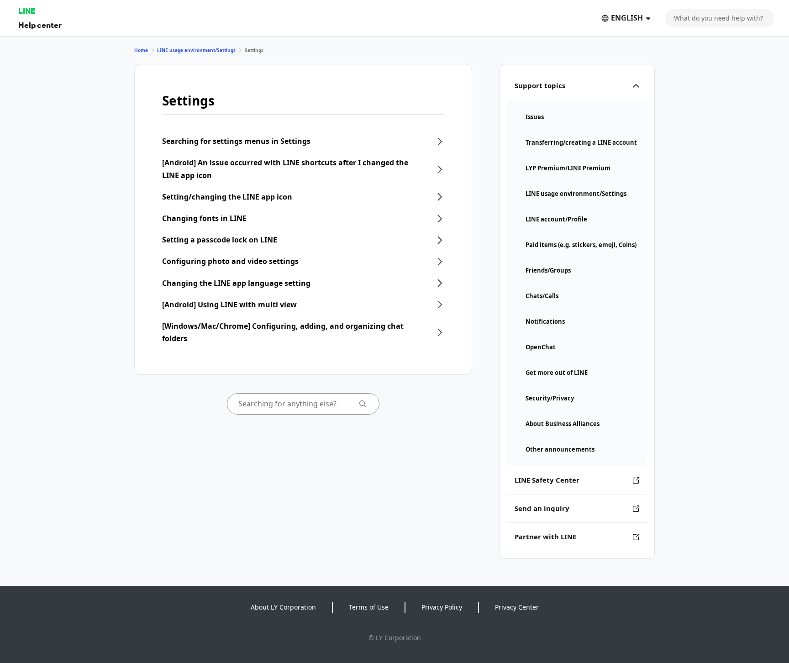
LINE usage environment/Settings (196, 50)
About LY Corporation (283, 607)
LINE (26, 11)
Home (141, 50)
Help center (40, 25)
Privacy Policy (441, 607)
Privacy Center (517, 607)
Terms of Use (369, 607)
